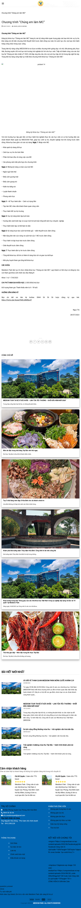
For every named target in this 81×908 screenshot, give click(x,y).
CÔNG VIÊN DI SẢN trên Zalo (59, 881)
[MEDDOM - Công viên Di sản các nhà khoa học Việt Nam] (40, 3)
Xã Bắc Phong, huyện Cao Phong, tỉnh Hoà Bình (20, 810)
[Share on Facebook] (34, 342)
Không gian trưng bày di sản (61, 809)
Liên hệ (13, 851)
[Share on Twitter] (38, 342)
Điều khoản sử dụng (17, 858)
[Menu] (3, 3)
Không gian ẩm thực (58, 816)
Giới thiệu (13, 843)
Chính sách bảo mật (17, 854)
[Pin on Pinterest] (46, 342)
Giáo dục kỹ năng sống (59, 824)
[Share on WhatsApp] (31, 342)
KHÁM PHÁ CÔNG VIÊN (57, 806)
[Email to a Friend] (42, 342)
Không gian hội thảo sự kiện (61, 820)
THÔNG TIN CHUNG (8, 838)
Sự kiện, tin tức (15, 847)
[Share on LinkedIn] (50, 342)
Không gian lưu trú (57, 813)
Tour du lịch (55, 828)
